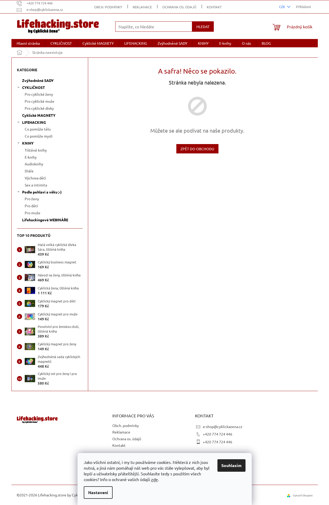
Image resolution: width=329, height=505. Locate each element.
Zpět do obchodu (197, 148)
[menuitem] (28, 43)
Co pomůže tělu (38, 129)
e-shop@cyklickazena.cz (222, 426)
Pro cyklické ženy (39, 94)
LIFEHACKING (34, 122)
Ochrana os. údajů (179, 7)
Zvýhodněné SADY (38, 80)
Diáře (29, 171)
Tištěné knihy (36, 150)
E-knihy (31, 157)
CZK (282, 6)
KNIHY (28, 143)
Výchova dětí (35, 178)
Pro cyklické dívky (39, 108)
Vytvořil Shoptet (303, 495)
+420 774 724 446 (217, 434)
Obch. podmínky (108, 7)
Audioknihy (34, 163)
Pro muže (32, 212)
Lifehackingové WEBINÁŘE (45, 219)
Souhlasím (231, 465)
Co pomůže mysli (39, 136)
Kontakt (214, 7)
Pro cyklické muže (39, 101)
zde (154, 479)
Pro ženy (32, 198)
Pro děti (31, 205)
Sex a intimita (36, 185)
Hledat (203, 26)
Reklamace (142, 7)
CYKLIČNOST (33, 87)
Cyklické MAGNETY (38, 115)
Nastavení (98, 492)
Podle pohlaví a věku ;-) (42, 192)
